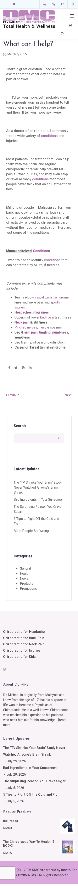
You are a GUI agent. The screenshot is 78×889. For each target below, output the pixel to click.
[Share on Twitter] (15, 368)
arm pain (31, 332)
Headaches (23, 312)
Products (26, 584)
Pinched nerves (26, 327)
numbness (60, 332)
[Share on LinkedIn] (30, 368)
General (25, 569)
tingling (45, 332)
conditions (49, 136)
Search (20, 426)
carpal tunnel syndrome (52, 297)
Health (24, 574)
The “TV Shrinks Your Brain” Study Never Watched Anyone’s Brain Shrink (38, 487)
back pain (47, 317)
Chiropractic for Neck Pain (23, 644)
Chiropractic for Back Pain (23, 638)
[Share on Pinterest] (23, 368)
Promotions (28, 589)
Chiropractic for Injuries (21, 650)
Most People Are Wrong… (32, 531)
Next (68, 395)
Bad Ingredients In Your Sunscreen (38, 500)
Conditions (41, 251)
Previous (12, 395)
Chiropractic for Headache (24, 632)
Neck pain (22, 322)
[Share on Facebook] (9, 368)
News (24, 579)
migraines (41, 312)
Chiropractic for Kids (19, 657)
